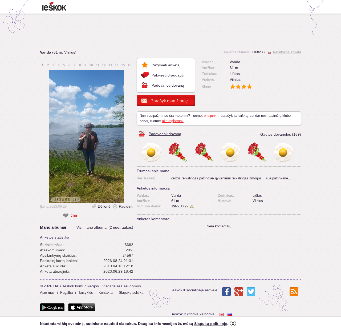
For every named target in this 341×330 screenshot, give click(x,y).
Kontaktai (106, 293)
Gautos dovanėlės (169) (280, 134)
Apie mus (47, 293)
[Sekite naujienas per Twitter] (251, 291)
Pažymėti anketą (166, 65)
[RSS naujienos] (294, 291)
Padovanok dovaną (165, 134)
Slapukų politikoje (210, 323)
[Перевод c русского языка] (230, 314)
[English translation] (222, 314)
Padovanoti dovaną (168, 85)
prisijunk (210, 116)
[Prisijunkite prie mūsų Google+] (238, 291)
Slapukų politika (131, 293)
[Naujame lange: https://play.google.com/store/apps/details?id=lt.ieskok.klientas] (52, 307)
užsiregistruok (173, 121)
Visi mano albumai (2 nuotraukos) (104, 227)
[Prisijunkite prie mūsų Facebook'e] (226, 291)
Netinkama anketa (287, 52)
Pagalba (66, 293)
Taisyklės (85, 293)
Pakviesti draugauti (168, 75)
